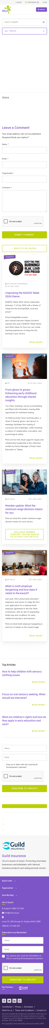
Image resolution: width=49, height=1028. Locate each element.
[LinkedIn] (14, 1001)
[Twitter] (9, 1001)
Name (5, 144)
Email (5, 158)
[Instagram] (20, 1001)
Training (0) (33, 2)
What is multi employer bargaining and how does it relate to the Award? (21, 590)
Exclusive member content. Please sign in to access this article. (24, 534)
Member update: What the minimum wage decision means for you (24, 509)
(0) (45, 2)
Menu (42, 9)
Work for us (7, 1010)
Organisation (7, 173)
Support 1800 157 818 (14, 908)
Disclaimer (28, 1007)
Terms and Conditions (24, 1010)
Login (19, 2)
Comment (7, 187)
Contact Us (41, 1010)
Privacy (18, 1007)
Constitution (7, 1007)
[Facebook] (4, 1001)
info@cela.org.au (11, 913)
